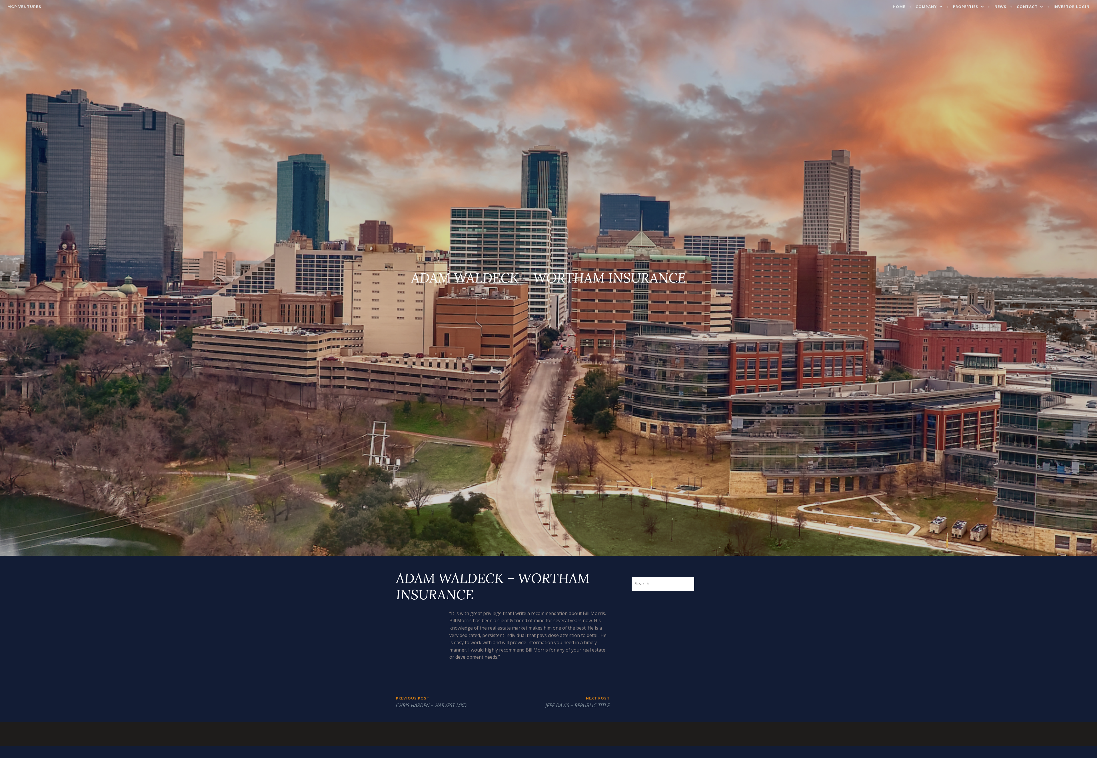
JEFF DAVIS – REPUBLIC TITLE (577, 702)
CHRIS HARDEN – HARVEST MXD (431, 702)
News (1000, 6)
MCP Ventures (24, 7)
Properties (965, 6)
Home (899, 6)
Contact (1027, 6)
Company (926, 6)
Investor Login (1072, 6)
